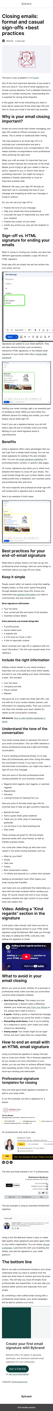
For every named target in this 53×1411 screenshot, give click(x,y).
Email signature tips (19, 1382)
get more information (19, 1374)
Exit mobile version (26, 1407)
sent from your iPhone (37, 1007)
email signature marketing (31, 459)
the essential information (24, 594)
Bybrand (26, 3)
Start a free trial (17, 1369)
